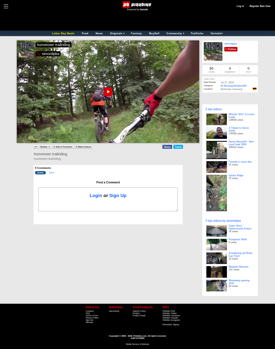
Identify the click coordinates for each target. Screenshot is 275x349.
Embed (43, 147)
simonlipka (50, 54)
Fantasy (136, 33)
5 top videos (214, 109)
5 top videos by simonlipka (223, 220)
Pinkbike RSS (169, 311)
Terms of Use (92, 315)
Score (40, 172)
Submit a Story (139, 311)
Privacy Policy (92, 318)
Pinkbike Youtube (170, 318)
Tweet (178, 147)
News (99, 33)
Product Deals (139, 315)
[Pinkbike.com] (137, 4)
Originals (116, 33)
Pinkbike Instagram (171, 320)
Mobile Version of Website (137, 344)
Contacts (90, 311)
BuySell (154, 33)
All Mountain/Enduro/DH (234, 85)
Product (136, 313)
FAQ (88, 313)
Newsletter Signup (171, 324)
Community (174, 33)
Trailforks (197, 33)
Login (96, 195)
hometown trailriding (53, 45)
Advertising (114, 311)
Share (167, 147)
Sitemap (89, 322)
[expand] (36, 147)
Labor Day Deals (63, 33)
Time (51, 172)
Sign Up (117, 195)
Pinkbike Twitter (170, 313)
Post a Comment (108, 182)
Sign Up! (89, 320)
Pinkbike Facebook (171, 315)
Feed (85, 33)
